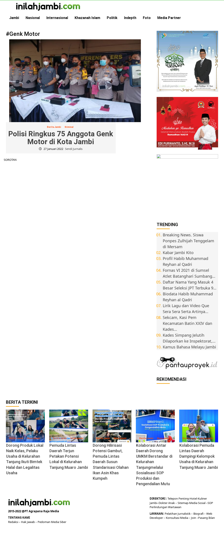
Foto (147, 18)
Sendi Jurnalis (73, 149)
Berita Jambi (54, 127)
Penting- (184, 498)
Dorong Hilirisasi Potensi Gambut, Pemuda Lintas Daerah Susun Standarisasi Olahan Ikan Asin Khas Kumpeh (111, 462)
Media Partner (169, 18)
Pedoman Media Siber (52, 522)
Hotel (193, 498)
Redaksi (13, 522)
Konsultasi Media (177, 518)
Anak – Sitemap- (178, 503)
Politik (112, 18)
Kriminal (69, 127)
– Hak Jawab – (28, 522)
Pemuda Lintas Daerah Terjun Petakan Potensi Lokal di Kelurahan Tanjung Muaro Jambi (68, 456)
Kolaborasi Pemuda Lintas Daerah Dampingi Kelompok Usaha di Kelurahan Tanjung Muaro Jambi (198, 456)
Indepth (130, 18)
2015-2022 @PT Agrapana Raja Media (33, 511)
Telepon (173, 498)
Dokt (162, 503)
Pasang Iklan (206, 518)
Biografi (198, 514)
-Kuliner (202, 498)
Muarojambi (33, 438)
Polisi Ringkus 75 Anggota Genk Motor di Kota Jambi (60, 138)
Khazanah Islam (87, 18)
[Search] (215, 18)
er (166, 503)
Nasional (33, 18)
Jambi (14, 18)
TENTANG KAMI (19, 517)
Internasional (57, 18)
